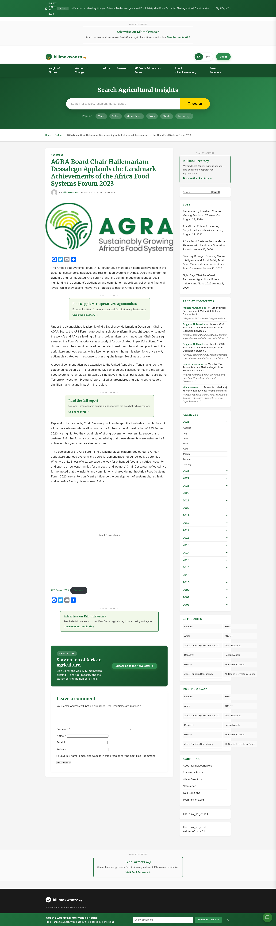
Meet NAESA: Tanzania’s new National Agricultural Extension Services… (204, 327)
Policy (152, 116)
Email (61, 742)
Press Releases (215, 70)
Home (48, 135)
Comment (63, 729)
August (187, 427)
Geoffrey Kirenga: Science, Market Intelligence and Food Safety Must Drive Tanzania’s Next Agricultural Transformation (104, 8)
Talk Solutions (191, 792)
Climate (166, 116)
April (185, 448)
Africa (106, 68)
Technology (184, 116)
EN (198, 56)
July (185, 433)
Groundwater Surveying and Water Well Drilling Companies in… (204, 311)
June (185, 438)
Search (216, 192)
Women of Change (81, 70)
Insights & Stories (54, 70)
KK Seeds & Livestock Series (147, 70)
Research (122, 68)
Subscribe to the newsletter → (134, 665)
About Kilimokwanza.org (185, 70)
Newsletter (189, 786)
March (186, 454)
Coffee (115, 116)
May (185, 443)
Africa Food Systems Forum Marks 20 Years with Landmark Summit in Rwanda (204, 245)
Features (59, 135)
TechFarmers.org (193, 799)
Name (61, 735)
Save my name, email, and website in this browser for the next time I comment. (107, 755)
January (187, 464)
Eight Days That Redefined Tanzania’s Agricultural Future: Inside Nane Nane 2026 (213, 8)
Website (61, 749)
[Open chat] (267, 917)
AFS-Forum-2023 (60, 590)
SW (208, 56)
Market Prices (134, 116)
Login (223, 56)
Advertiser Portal (193, 772)
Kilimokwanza (70, 192)
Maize (101, 116)
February (188, 459)
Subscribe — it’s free (208, 919)
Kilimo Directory (192, 779)
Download (79, 590)
